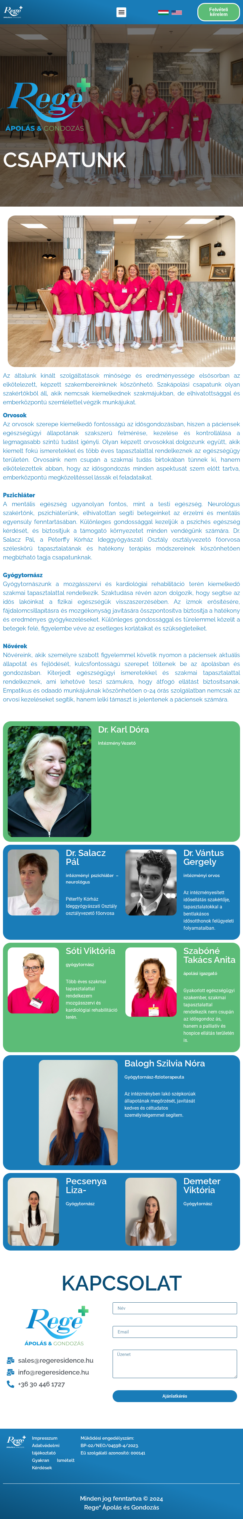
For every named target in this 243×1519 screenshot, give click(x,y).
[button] (121, 12)
